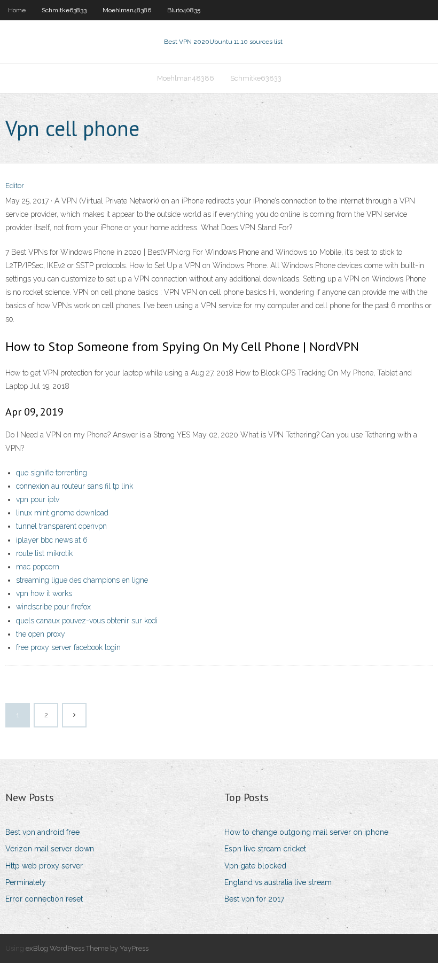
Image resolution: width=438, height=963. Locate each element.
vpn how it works (44, 593)
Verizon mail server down (49, 848)
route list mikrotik (44, 553)
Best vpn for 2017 (254, 899)
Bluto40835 (183, 10)
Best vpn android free (42, 832)
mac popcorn (37, 566)
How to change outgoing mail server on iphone (306, 832)
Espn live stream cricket (265, 848)
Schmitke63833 (64, 10)
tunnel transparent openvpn (61, 526)
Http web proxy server (44, 866)
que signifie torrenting (51, 472)
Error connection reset (44, 899)
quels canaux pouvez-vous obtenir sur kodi (87, 620)
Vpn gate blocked (255, 866)
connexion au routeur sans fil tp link (74, 486)
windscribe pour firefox (53, 606)
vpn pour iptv (37, 499)
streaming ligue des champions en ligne (82, 580)
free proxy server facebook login (68, 647)
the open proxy (40, 634)
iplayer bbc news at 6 (52, 540)
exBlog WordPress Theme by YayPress (87, 948)
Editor (14, 186)
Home (17, 10)
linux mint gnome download (62, 512)
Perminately (25, 882)
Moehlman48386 (127, 10)
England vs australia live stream (278, 882)
